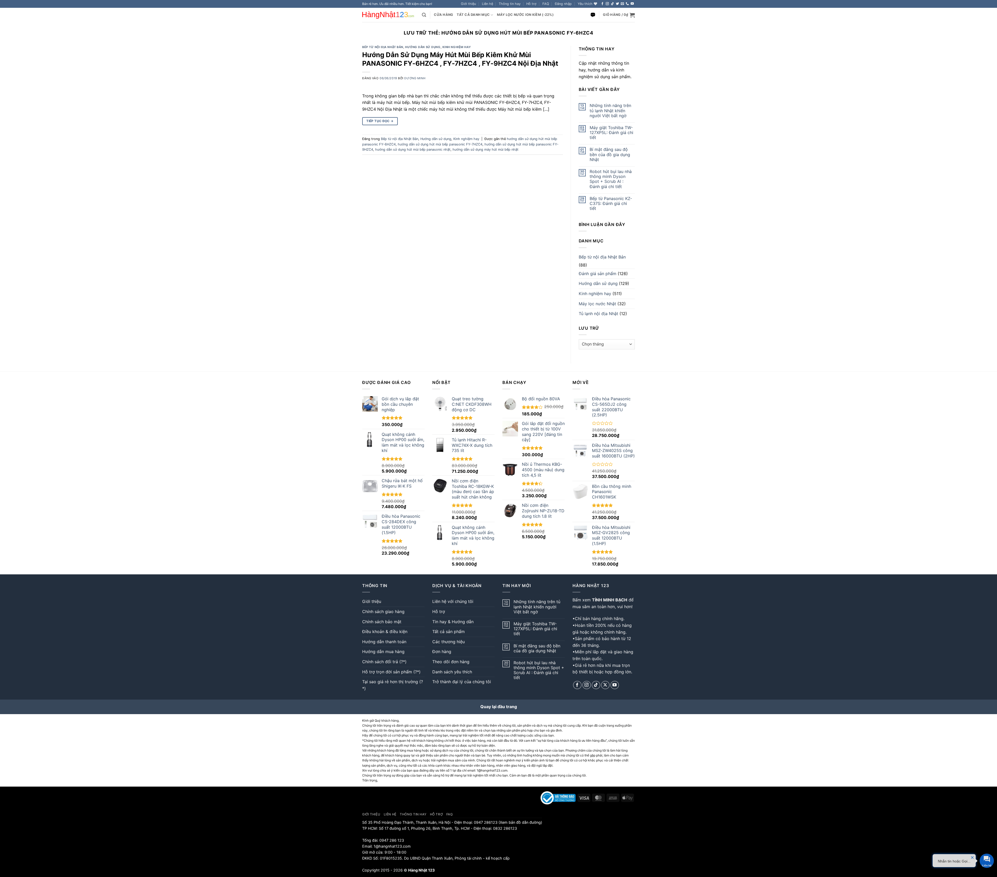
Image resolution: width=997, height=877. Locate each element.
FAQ (545, 4)
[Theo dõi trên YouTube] (632, 4)
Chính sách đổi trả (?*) (384, 661)
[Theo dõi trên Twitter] (617, 4)
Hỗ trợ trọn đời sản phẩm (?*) (391, 671)
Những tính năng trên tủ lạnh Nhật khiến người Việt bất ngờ (610, 110)
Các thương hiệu (448, 641)
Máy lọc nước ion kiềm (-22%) (525, 15)
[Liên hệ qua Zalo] (593, 15)
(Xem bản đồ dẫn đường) (519, 822)
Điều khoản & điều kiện (384, 631)
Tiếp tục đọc (379, 121)
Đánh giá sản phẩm (597, 273)
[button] (563, 4)
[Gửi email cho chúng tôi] (622, 4)
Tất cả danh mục (473, 15)
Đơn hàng (441, 651)
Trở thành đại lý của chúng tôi (461, 681)
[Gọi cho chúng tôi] (627, 4)
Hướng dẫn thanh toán (384, 641)
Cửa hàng (443, 15)
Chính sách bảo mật (381, 621)
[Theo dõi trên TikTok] (612, 4)
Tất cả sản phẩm (448, 631)
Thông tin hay (510, 4)
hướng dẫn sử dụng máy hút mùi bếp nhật (485, 149)
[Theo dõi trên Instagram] (607, 4)
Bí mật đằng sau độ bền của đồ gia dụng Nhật (610, 154)
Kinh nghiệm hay (456, 47)
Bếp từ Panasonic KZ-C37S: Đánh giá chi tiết (611, 203)
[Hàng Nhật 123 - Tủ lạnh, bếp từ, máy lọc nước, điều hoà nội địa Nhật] (388, 15)
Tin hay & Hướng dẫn (453, 621)
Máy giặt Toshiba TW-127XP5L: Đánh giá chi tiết (611, 132)
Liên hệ (487, 4)
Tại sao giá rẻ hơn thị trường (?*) (392, 685)
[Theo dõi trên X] (605, 685)
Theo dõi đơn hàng (450, 661)
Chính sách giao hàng (383, 611)
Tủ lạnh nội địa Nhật (598, 313)
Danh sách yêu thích (452, 671)
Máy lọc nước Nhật (597, 303)
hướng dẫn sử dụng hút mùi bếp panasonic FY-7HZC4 (440, 144)
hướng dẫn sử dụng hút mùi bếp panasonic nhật (412, 149)
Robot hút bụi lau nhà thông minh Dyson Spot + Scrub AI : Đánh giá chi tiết (611, 179)
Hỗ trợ (531, 4)
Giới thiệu (468, 4)
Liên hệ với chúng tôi (452, 601)
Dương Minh (414, 78)
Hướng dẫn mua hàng (383, 651)
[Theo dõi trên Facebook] (602, 4)
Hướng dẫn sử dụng (423, 47)
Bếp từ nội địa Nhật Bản (382, 47)
